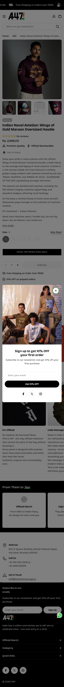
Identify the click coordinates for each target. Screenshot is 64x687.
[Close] (56, 291)
